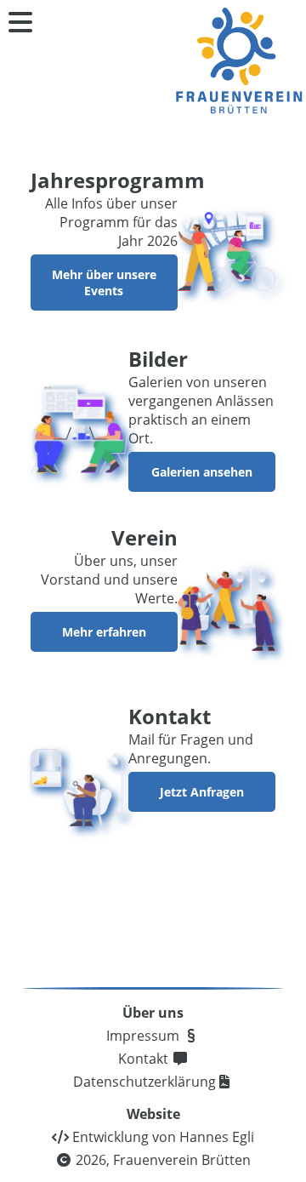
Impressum (144, 1035)
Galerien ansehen (201, 472)
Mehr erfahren (104, 632)
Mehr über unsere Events (104, 282)
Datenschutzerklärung (144, 1081)
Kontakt (145, 1058)
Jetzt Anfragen (202, 792)
